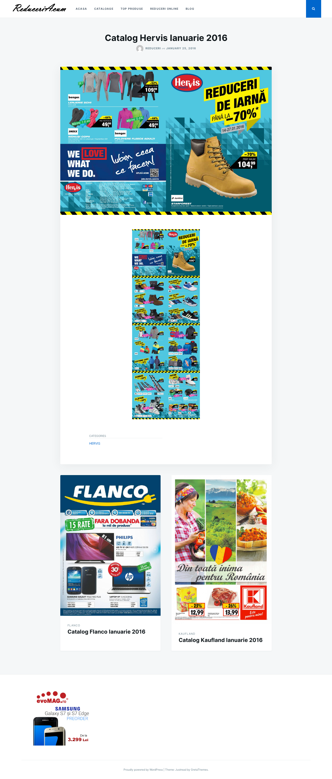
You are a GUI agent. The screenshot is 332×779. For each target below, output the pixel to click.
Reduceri (153, 48)
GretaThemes (199, 769)
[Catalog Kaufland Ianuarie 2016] (221, 549)
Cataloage (103, 8)
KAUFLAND (187, 633)
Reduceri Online (164, 8)
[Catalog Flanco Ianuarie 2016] (110, 545)
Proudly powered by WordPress (144, 769)
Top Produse (132, 8)
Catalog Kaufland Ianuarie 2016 (221, 640)
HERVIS (94, 443)
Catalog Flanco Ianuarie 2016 (106, 631)
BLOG (190, 8)
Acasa (81, 8)
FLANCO (74, 625)
